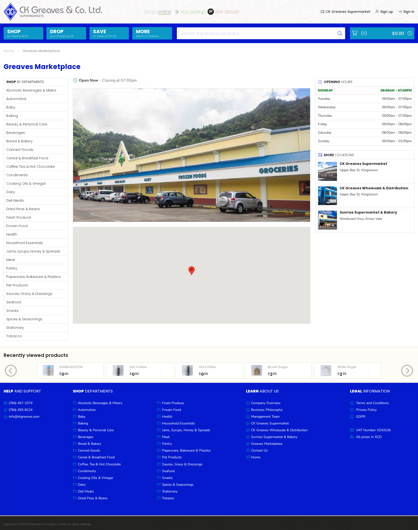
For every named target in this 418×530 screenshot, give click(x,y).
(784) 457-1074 (20, 403)
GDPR (360, 416)
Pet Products (17, 285)
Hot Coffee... (139, 367)
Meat (10, 259)
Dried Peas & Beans (23, 209)
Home (9, 50)
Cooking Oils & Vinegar (26, 183)
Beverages (15, 132)
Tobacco (14, 336)
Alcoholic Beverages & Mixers (31, 90)
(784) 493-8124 (20, 409)
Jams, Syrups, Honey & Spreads (33, 251)
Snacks (12, 310)
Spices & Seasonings (24, 319)
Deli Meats (15, 200)
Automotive (16, 98)
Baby (10, 107)
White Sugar (347, 367)
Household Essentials (24, 242)
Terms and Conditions (372, 403)
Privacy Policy (366, 409)
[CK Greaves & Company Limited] (53, 12)
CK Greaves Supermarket (347, 11)
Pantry (11, 268)
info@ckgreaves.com (24, 416)
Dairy (10, 192)
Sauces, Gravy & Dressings (29, 293)
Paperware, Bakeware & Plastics (33, 276)
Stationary (15, 327)
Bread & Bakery (19, 141)
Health (11, 234)
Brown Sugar (278, 367)
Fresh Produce (18, 217)
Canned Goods (19, 149)
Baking (12, 115)
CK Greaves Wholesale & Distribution (374, 188)
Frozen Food (17, 225)
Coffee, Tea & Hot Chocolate (30, 166)
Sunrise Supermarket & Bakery (368, 212)
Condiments (17, 175)
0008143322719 (70, 367)
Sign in (408, 11)
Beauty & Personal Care (26, 124)
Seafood (13, 302)
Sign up (386, 11)
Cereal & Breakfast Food (27, 158)
